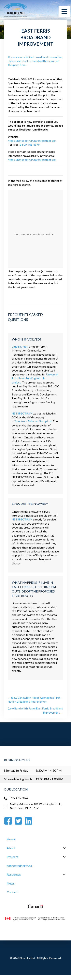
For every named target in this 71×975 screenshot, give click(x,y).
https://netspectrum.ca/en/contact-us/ (32, 140)
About (11, 848)
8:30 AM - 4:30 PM (49, 770)
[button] (64, 848)
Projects (12, 857)
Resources (14, 874)
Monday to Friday (16, 770)
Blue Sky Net (20, 346)
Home (11, 839)
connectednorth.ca (19, 865)
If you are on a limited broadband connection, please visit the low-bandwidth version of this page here (35, 61)
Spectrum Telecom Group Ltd (33, 421)
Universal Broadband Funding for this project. (35, 378)
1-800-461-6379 (29, 144)
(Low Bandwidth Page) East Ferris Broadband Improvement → (35, 710)
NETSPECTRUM (22, 413)
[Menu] (64, 11)
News (11, 883)
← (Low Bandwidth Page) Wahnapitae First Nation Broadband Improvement (34, 699)
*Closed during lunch (18, 779)
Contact (12, 892)
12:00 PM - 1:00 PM (49, 779)
